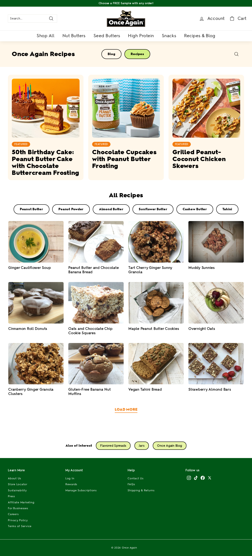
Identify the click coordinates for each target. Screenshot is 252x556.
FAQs (131, 484)
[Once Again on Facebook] (203, 478)
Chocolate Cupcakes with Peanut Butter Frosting (124, 159)
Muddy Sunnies (201, 268)
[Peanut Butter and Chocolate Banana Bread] (96, 242)
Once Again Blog (169, 445)
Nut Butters (74, 35)
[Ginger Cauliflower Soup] (36, 242)
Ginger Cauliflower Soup (29, 268)
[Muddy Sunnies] (216, 242)
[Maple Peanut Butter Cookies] (156, 303)
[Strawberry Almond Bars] (216, 363)
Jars (142, 445)
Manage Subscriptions (81, 490)
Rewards (71, 484)
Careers (13, 514)
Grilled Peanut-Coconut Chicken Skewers (199, 159)
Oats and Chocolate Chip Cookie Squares (90, 330)
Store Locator (17, 484)
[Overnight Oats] (216, 303)
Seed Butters (107, 35)
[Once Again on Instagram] (189, 478)
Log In (69, 478)
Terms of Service (20, 526)
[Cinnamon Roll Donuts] (36, 303)
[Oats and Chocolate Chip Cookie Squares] (96, 303)
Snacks (169, 35)
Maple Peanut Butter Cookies (153, 328)
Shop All (45, 35)
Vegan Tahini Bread (145, 389)
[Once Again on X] (210, 478)
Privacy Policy (18, 520)
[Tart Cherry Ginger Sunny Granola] (156, 242)
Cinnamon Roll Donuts (27, 328)
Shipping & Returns (141, 490)
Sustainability (17, 490)
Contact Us (136, 478)
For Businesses (18, 508)
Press (11, 496)
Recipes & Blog (199, 35)
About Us (14, 478)
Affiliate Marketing (21, 502)
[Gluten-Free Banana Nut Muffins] (96, 363)
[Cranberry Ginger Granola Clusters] (36, 363)
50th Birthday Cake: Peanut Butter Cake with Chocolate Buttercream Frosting (45, 162)
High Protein (141, 35)
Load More (126, 409)
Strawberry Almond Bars (209, 389)
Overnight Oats (201, 328)
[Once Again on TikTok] (196, 478)
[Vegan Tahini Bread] (156, 363)
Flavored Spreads (113, 445)
